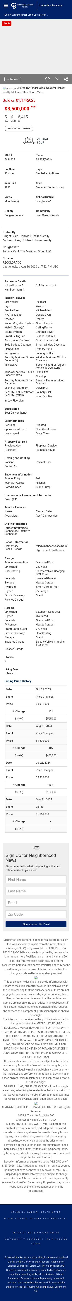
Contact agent (12, 79)
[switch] (47, 79)
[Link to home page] (24, 5)
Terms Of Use (23, 1233)
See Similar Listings (19, 128)
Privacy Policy (48, 1233)
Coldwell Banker (24, 1212)
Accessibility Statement (24, 1239)
